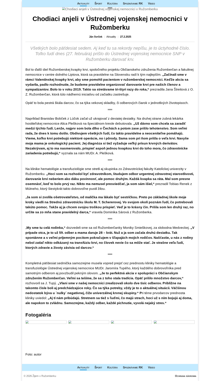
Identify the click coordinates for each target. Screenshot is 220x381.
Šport (98, 3)
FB (160, 3)
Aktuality (83, 3)
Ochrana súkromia (185, 375)
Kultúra (112, 3)
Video (151, 3)
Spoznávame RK (133, 3)
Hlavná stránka (35, 3)
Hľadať (193, 3)
